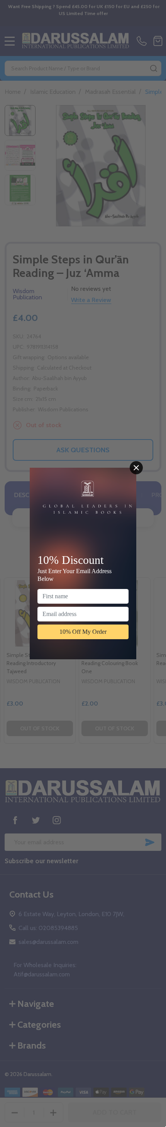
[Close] (136, 467)
